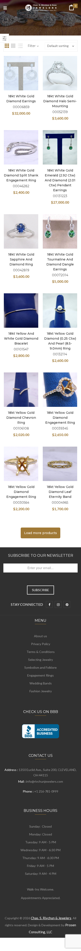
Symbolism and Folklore (40, 667)
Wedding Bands (40, 683)
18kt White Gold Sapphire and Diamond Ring (21, 259)
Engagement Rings (40, 675)
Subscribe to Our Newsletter (40, 555)
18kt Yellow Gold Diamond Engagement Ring (60, 418)
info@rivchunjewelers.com (44, 781)
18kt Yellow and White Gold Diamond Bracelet (21, 338)
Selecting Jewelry (40, 659)
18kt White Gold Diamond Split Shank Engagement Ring (21, 175)
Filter (32, 46)
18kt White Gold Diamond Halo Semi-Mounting (60, 101)
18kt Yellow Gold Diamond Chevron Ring (21, 418)
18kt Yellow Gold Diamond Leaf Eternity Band (60, 492)
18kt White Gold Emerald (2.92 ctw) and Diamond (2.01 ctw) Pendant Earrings (60, 180)
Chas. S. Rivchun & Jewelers (51, 918)
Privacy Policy (40, 644)
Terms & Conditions (41, 652)
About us (40, 636)
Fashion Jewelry (40, 691)
